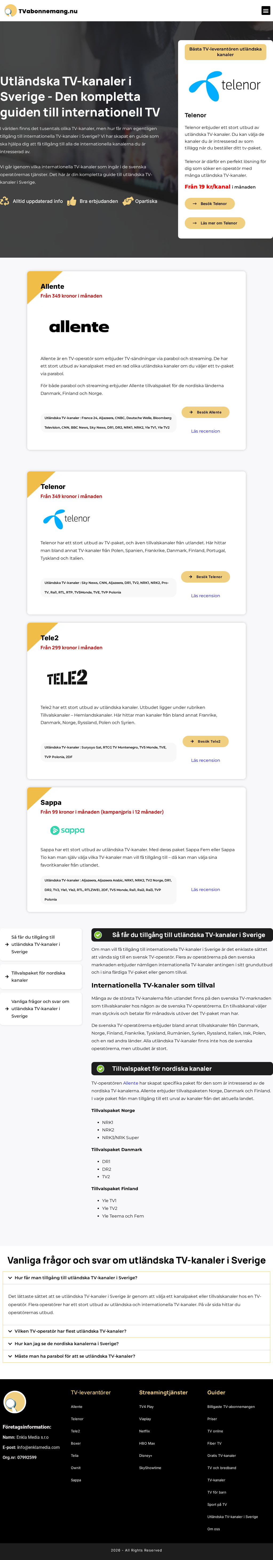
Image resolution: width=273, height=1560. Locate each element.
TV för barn (216, 1492)
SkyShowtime (150, 1468)
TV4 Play (146, 1406)
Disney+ (145, 1455)
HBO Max (147, 1443)
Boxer (76, 1443)
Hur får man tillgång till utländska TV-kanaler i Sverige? (76, 1277)
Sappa (76, 1480)
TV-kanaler (216, 1480)
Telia (74, 1455)
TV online (215, 1431)
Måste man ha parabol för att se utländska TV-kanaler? (75, 1356)
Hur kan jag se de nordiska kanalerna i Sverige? (67, 1343)
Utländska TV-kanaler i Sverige (232, 1517)
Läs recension (205, 431)
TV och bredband (221, 1468)
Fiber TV (214, 1443)
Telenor (77, 1419)
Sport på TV (217, 1504)
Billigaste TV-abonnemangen (231, 1406)
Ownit (76, 1468)
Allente (130, 1083)
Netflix (144, 1431)
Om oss (213, 1529)
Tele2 (75, 1431)
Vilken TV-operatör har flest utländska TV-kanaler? (70, 1331)
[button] (266, 10)
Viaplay (145, 1419)
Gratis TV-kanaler (221, 1455)
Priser (212, 1419)
